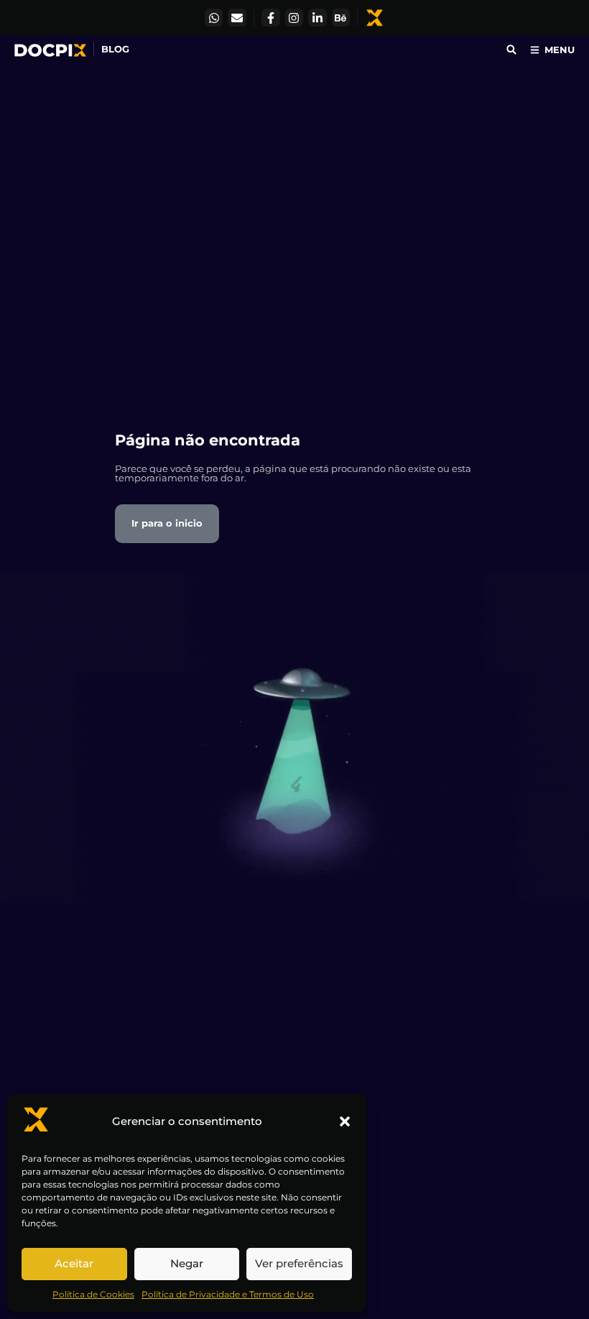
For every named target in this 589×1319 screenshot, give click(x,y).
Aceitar (74, 1263)
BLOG (115, 49)
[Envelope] (237, 18)
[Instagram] (294, 18)
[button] (345, 1121)
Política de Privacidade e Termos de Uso (228, 1294)
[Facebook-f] (270, 18)
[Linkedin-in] (317, 18)
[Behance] (341, 18)
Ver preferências (299, 1263)
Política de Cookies (93, 1294)
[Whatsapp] (214, 18)
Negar (186, 1263)
